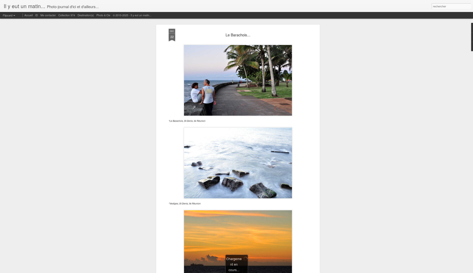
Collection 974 (66, 15)
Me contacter (48, 15)
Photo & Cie (103, 15)
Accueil (28, 15)
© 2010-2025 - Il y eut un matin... (132, 15)
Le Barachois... (238, 34)
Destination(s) (86, 15)
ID (36, 15)
